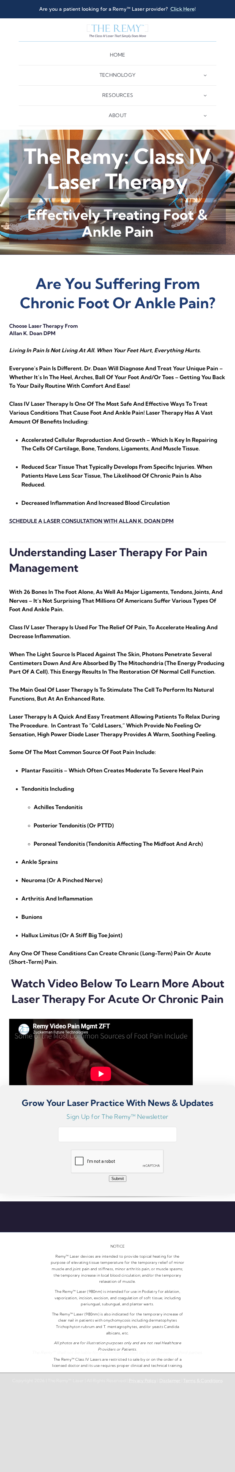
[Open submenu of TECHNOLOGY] (205, 75)
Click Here (182, 9)
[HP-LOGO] (117, 27)
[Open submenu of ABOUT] (205, 116)
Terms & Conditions (203, 1380)
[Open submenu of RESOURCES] (205, 95)
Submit (117, 1178)
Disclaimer (170, 1380)
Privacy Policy (143, 1380)
